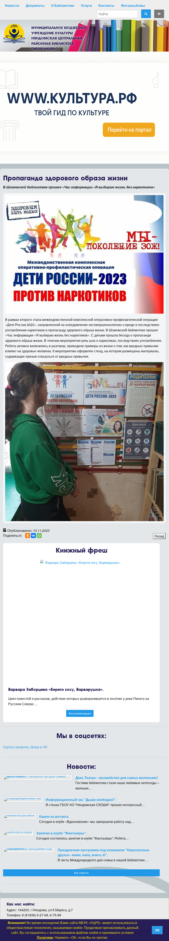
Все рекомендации (80, 713)
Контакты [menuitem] (106, 5)
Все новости (81, 872)
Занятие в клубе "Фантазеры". (61, 833)
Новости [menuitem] (12, 5)
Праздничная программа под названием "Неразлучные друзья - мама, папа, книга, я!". (103, 852)
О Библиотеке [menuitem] (62, 5)
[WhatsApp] (39, 535)
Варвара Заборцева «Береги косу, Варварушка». (56, 689)
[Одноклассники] (27, 535)
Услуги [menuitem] (86, 5)
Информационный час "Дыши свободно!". (81, 799)
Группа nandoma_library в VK (25, 747)
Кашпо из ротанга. (54, 816)
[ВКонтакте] (33, 535)
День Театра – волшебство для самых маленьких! (116, 777)
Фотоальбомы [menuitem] (133, 5)
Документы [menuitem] (35, 5)
